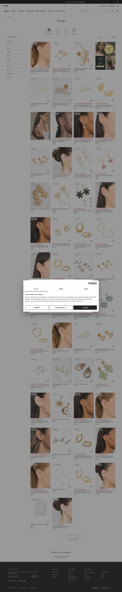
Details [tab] (61, 289)
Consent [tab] (35, 289)
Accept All (85, 307)
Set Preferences (60, 307)
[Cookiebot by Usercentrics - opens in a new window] (89, 283)
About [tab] (86, 289)
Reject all (37, 307)
